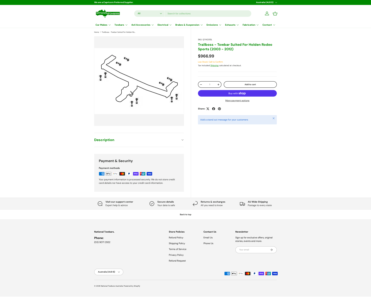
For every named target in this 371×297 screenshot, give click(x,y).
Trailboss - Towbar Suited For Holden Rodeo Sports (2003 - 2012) (119, 32)
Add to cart (250, 84)
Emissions (212, 24)
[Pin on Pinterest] (219, 109)
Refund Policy (176, 237)
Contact (267, 24)
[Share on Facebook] (214, 109)
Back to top (185, 214)
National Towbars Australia (112, 286)
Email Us (208, 237)
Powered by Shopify (132, 286)
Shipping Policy (177, 243)
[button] (275, 13)
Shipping (214, 65)
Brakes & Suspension (187, 24)
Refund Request (177, 260)
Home (96, 32)
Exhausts (230, 24)
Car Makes (101, 24)
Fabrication (249, 24)
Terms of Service (177, 249)
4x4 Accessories (140, 24)
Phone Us (208, 243)
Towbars (119, 24)
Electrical (163, 24)
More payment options (237, 100)
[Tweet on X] (208, 109)
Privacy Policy (176, 254)
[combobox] (192, 13)
